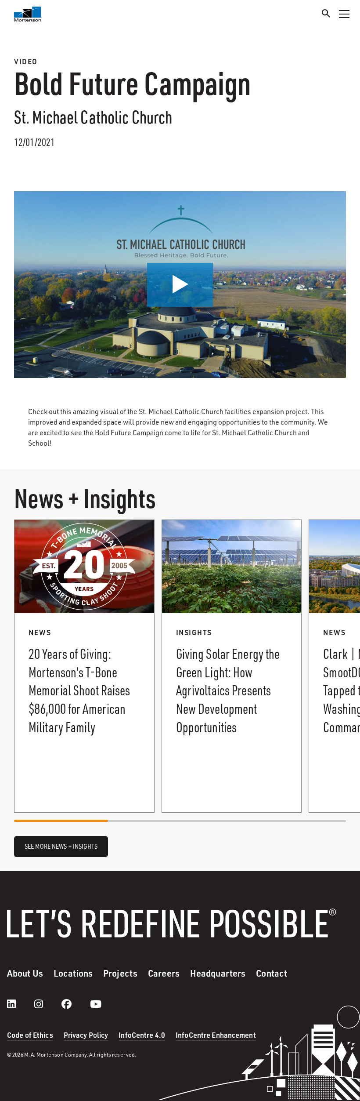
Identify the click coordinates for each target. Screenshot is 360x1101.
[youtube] (95, 1003)
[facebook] (75, 1003)
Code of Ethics (30, 1034)
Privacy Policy (86, 1034)
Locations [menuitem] (73, 973)
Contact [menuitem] (271, 973)
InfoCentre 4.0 (142, 1034)
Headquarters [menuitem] (217, 973)
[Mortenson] (28, 14)
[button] (180, 285)
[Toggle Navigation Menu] (344, 14)
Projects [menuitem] (120, 973)
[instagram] (47, 1003)
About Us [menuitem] (25, 973)
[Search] (326, 14)
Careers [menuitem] (164, 973)
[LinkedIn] (20, 1003)
